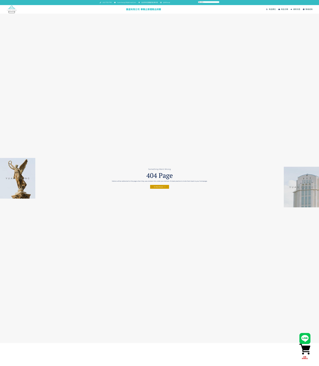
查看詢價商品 (305, 357)
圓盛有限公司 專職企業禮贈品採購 (143, 9)
